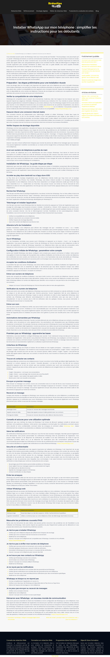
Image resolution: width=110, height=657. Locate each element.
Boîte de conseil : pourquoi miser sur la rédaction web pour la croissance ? (61, 618)
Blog (97, 11)
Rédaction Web (16, 11)
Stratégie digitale (42, 11)
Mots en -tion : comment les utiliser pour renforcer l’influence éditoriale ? (91, 98)
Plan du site (55, 656)
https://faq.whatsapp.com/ (63, 109)
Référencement (29, 11)
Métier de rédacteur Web (58, 11)
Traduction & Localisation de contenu (81, 11)
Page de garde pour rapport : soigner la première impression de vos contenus (92, 115)
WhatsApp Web (49, 107)
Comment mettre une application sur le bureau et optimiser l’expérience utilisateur (92, 104)
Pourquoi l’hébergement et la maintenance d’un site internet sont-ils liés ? (91, 71)
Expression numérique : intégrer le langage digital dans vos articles (24, 618)
